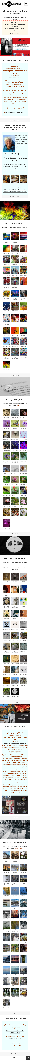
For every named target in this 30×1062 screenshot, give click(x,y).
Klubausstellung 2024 (15, 1038)
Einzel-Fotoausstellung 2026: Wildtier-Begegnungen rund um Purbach (15, 127)
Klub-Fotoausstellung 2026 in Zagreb (15, 60)
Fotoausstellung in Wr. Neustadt (15, 1019)
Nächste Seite (28, 1058)
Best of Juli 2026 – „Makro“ (15, 400)
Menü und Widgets (26, 5)
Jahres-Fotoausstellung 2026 (15, 727)
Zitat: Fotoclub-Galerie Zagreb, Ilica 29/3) (15, 112)
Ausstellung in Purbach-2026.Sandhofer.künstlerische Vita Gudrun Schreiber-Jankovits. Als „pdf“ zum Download (15, 189)
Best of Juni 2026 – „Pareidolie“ (15, 558)
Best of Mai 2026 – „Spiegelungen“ (15, 842)
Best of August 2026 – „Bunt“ (15, 223)
